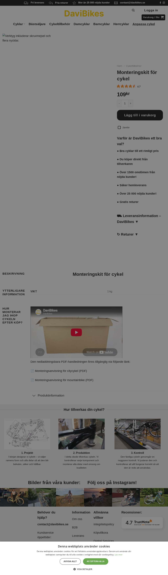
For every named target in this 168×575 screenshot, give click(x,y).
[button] (84, 569)
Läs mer (118, 554)
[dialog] (84, 558)
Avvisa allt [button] (70, 561)
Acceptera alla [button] (96, 561)
